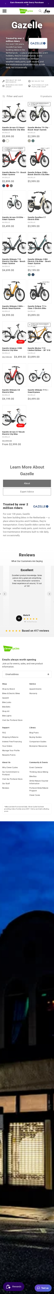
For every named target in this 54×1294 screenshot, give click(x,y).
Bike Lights (6, 716)
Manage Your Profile (11, 751)
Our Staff (6, 784)
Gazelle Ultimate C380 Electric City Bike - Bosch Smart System (39, 261)
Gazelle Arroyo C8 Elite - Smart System (13, 218)
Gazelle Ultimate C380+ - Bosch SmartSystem (13, 307)
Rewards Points (8, 755)
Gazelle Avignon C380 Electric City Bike (12, 349)
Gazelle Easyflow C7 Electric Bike (37, 218)
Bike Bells (6, 707)
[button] (40, 11)
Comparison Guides (37, 742)
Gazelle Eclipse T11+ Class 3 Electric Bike (37, 307)
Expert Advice (27, 491)
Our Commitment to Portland (10, 773)
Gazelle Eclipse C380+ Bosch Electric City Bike (38, 173)
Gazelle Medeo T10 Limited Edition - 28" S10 (39, 349)
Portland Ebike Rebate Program (38, 789)
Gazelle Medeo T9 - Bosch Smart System (14, 173)
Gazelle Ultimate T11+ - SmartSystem (38, 391)
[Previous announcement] (5, 3)
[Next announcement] (48, 3)
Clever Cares (34, 795)
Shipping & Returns (10, 737)
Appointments (35, 689)
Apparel (5, 698)
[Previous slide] (4, 593)
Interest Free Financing (12, 742)
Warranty (33, 693)
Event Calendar (35, 767)
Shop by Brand (8, 689)
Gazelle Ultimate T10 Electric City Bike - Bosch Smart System (13, 261)
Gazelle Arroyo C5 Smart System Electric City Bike (13, 129)
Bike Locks (6, 702)
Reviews (5, 788)
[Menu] (4, 11)
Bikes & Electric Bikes (11, 693)
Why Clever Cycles (10, 767)
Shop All (5, 711)
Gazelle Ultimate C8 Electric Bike (11, 391)
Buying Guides (35, 737)
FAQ (4, 733)
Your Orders (7, 746)
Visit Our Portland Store (12, 720)
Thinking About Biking (38, 772)
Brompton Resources (38, 746)
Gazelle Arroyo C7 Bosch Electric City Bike (13, 433)
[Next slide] (49, 593)
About (27, 483)
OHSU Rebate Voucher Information (38, 782)
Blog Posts (34, 733)
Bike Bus (32, 776)
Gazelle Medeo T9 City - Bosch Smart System (39, 129)
